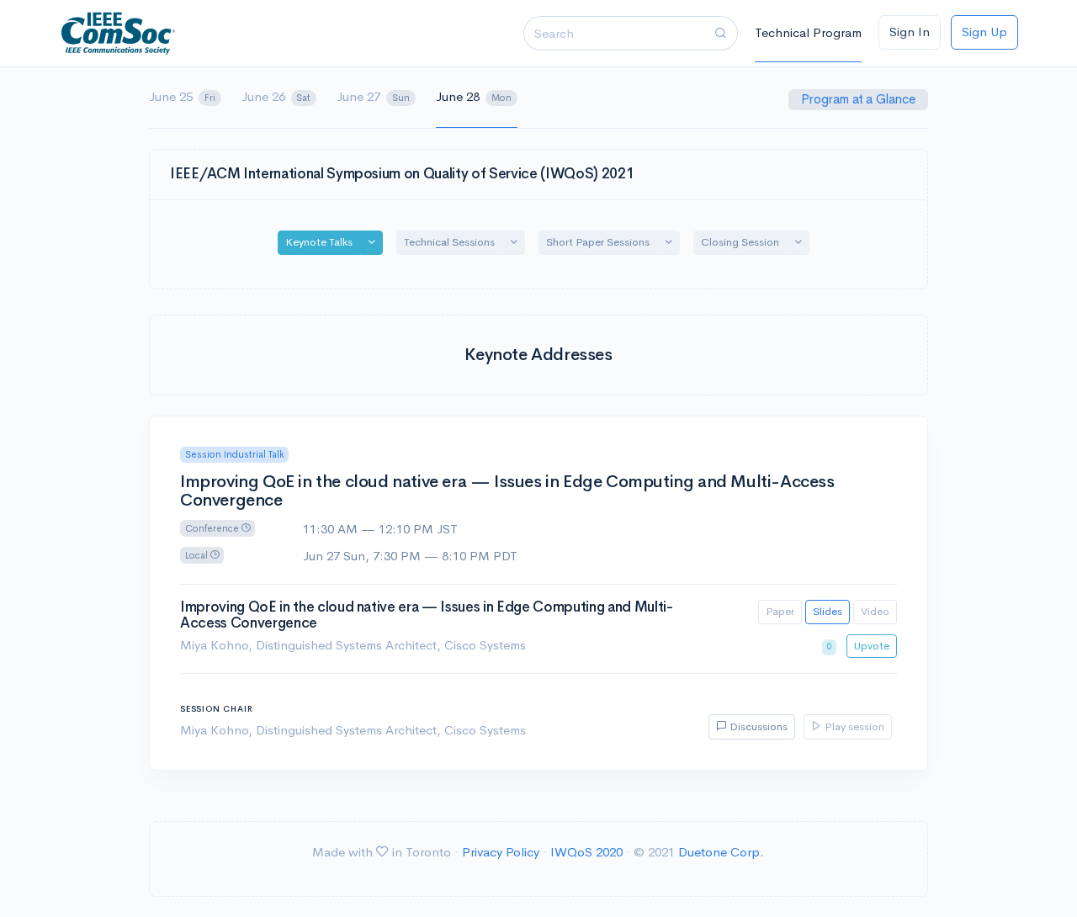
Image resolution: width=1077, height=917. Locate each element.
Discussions (757, 726)
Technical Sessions (449, 242)
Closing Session (740, 242)
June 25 (182, 96)
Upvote (871, 646)
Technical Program (808, 32)
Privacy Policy (500, 852)
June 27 (373, 96)
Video (875, 611)
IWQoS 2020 (586, 852)
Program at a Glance (860, 99)
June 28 (474, 96)
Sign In (909, 32)
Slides (827, 611)
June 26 (276, 96)
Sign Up (984, 32)
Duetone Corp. (721, 852)
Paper (780, 611)
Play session (853, 726)
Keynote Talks (319, 242)
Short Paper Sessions (598, 242)
